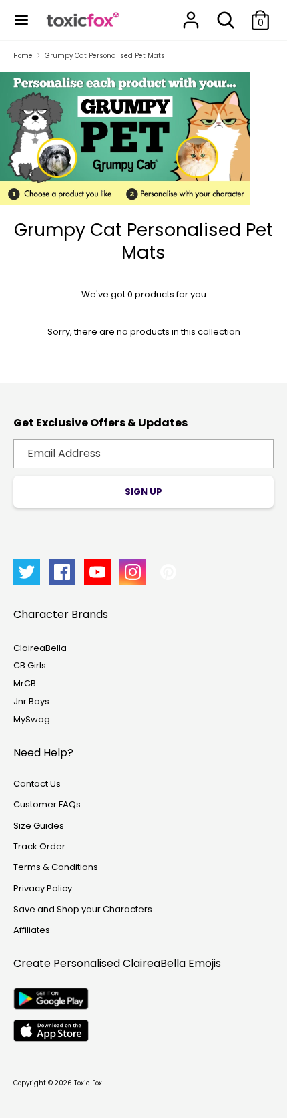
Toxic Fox (88, 1083)
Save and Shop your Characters (82, 909)
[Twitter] (26, 572)
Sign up (143, 491)
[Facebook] (62, 572)
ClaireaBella (40, 648)
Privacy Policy (42, 888)
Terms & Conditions (55, 867)
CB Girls (29, 665)
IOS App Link (51, 1031)
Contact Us (37, 783)
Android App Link (51, 999)
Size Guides (38, 825)
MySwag (31, 719)
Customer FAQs (47, 804)
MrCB (24, 683)
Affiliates (31, 930)
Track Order (39, 846)
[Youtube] (97, 572)
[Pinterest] (168, 572)
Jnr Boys (31, 701)
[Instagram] (132, 572)
